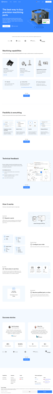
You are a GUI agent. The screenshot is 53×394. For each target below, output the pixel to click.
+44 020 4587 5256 (48, 379)
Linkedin (22, 377)
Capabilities (15, 1)
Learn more (5, 74)
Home (11, 1)
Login (42, 1)
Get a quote (48, 1)
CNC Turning (4, 379)
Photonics (12, 377)
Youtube (22, 379)
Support (19, 1)
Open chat (36, 379)
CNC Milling (4, 377)
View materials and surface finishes (26, 87)
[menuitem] (38, 2)
